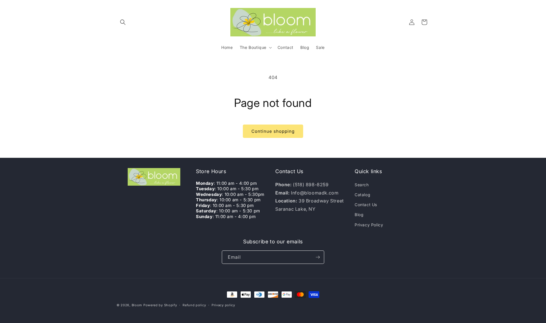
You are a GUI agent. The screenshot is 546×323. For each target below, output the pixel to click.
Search (362, 184)
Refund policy (194, 305)
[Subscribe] (317, 257)
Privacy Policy (369, 224)
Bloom (137, 305)
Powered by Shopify (160, 305)
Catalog (362, 194)
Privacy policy (223, 305)
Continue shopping (273, 131)
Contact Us (366, 204)
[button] (123, 22)
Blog (359, 214)
